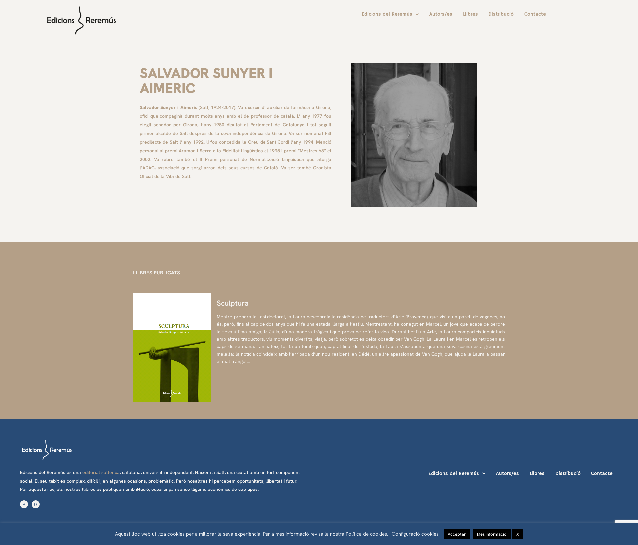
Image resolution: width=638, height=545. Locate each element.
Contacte (535, 14)
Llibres (470, 14)
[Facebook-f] (24, 504)
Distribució (501, 14)
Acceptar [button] (457, 534)
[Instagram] (36, 504)
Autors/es (440, 14)
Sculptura (233, 303)
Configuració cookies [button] (415, 534)
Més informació (492, 534)
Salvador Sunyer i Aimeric (206, 80)
